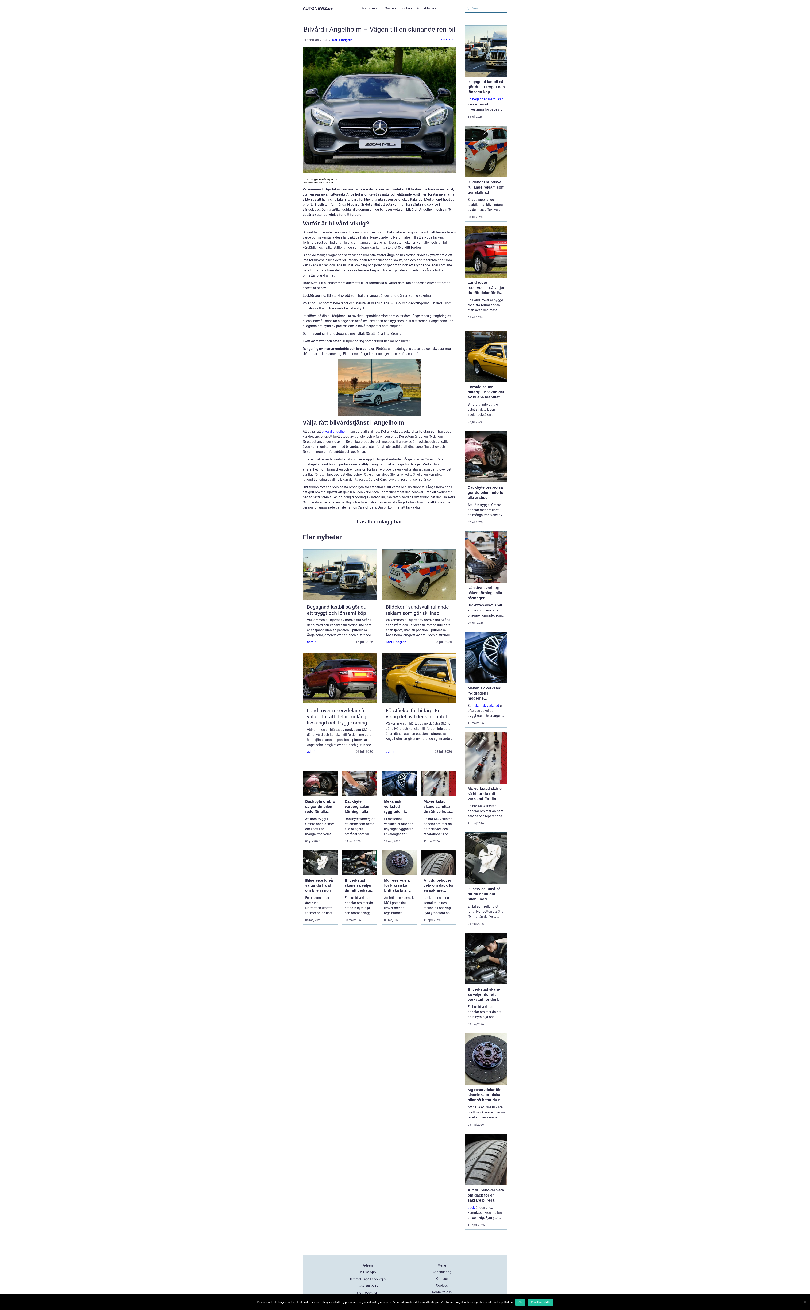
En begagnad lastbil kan (486, 99)
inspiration (448, 39)
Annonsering (371, 8)
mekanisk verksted (485, 706)
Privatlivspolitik (540, 1302)
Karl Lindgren (342, 40)
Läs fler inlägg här (379, 522)
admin (311, 642)
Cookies (406, 8)
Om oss (390, 8)
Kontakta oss (426, 8)
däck (471, 1208)
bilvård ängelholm (335, 431)
